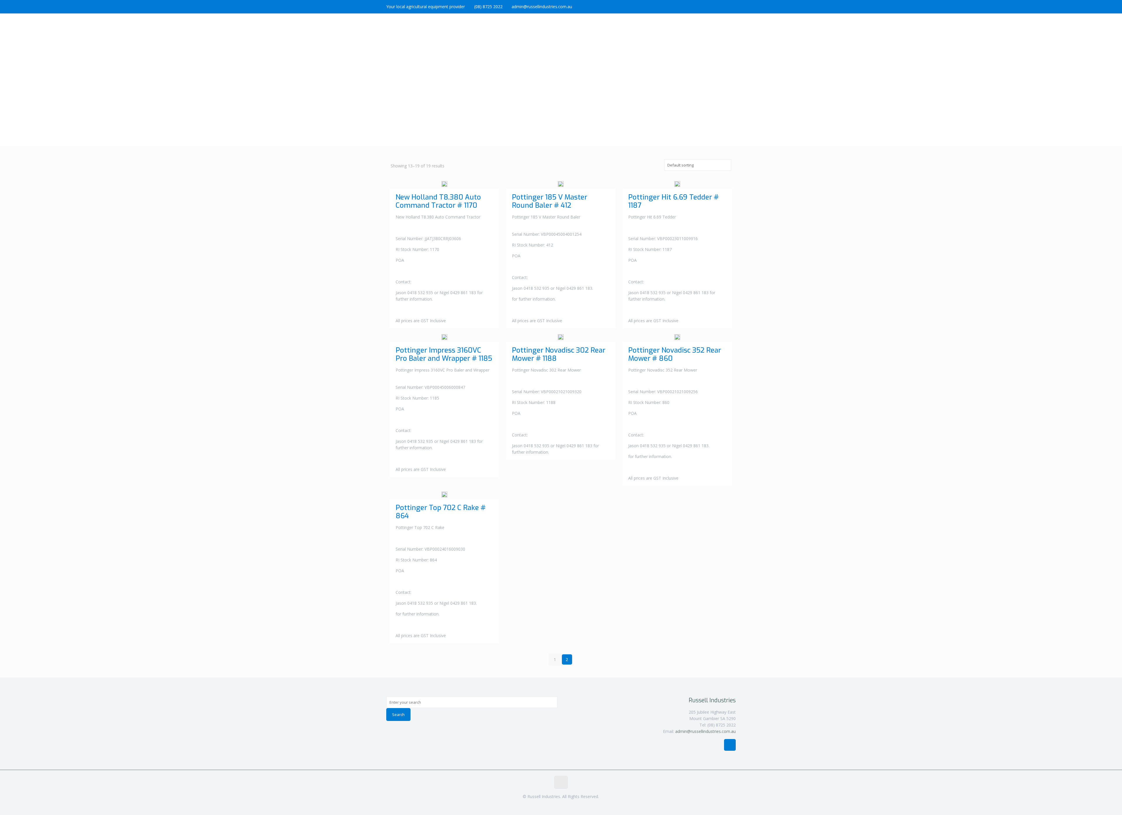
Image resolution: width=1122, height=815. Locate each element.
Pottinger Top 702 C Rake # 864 (441, 512)
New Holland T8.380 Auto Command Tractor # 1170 (438, 201)
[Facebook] (733, 6)
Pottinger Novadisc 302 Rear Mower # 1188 (558, 354)
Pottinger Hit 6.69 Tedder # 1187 (673, 201)
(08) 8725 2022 (488, 6)
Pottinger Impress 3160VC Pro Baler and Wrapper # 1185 (444, 354)
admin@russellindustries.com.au (542, 6)
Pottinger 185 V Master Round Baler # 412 (549, 201)
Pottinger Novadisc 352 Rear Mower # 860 (674, 354)
